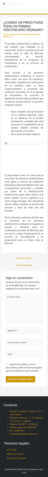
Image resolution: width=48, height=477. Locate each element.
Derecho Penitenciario (28, 34)
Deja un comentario (10, 34)
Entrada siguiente (24, 265)
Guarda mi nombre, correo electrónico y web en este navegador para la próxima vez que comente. (24, 367)
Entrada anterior (24, 258)
